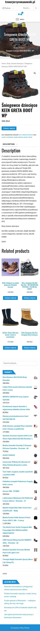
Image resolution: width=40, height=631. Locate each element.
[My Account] (19, 14)
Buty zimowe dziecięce (15, 63)
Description (9, 144)
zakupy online (28, 137)
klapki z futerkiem (7, 137)
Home (4, 63)
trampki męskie (18, 137)
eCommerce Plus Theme (20, 628)
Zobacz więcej (9, 128)
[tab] (10, 144)
